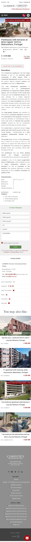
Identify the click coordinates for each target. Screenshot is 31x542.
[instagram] (18, 472)
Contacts (16, 479)
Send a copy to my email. (11, 243)
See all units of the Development (12, 66)
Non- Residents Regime (16, 522)
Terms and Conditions (16, 487)
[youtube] (12, 472)
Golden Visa (16, 524)
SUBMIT (15, 247)
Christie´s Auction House (16, 495)
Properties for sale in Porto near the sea (16, 511)
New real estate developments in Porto (16, 519)
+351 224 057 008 (10, 274)
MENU (5, 15)
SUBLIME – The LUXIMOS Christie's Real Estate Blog (16, 482)
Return (27, 58)
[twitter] (11, 286)
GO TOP (14, 536)
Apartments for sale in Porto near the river (16, 513)
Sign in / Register (24, 2)
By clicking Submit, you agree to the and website (15, 251)
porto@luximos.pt (11, 276)
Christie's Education (16, 493)
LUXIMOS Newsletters (16, 485)
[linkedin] (22, 472)
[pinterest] (13, 286)
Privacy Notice (15, 252)
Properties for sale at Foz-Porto (16, 505)
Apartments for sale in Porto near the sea (16, 516)
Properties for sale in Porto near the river (16, 508)
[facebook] (8, 286)
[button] (8, 27)
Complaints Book (16, 498)
